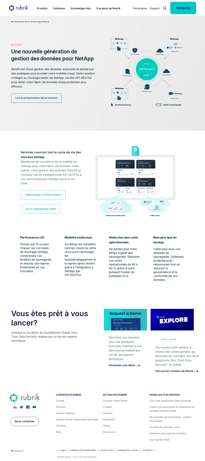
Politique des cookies (128, 450)
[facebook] (28, 407)
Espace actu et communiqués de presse (77, 419)
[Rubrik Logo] (18, 8)
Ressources (109, 432)
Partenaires (140, 8)
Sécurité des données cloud (165, 427)
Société (60, 400)
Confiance (147, 450)
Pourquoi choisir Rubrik (115, 400)
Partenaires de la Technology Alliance (31, 22)
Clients (106, 425)
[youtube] (34, 407)
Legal (63, 450)
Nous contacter (25, 421)
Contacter (183, 8)
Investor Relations (65, 413)
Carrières (61, 425)
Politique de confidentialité (83, 450)
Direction (61, 407)
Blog (58, 432)
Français (18, 451)
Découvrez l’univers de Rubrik (174, 371)
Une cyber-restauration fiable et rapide (170, 400)
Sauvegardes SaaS (160, 439)
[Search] (165, 8)
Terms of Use (106, 450)
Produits (107, 407)
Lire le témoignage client (40, 208)
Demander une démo (122, 365)
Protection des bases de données (168, 433)
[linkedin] (15, 407)
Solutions (108, 413)
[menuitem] (42, 7)
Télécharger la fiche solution (43, 194)
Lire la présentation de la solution (36, 97)
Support (155, 8)
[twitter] (21, 407)
